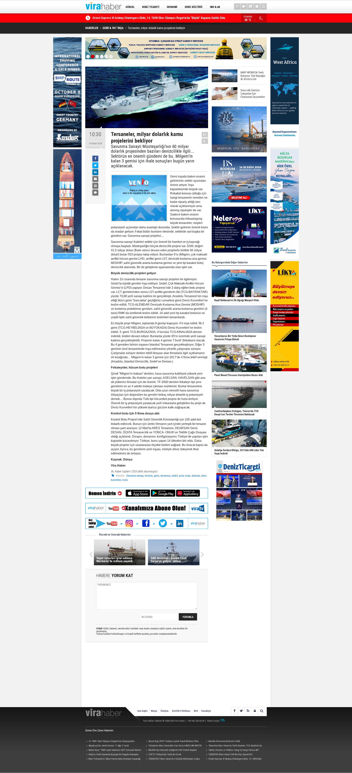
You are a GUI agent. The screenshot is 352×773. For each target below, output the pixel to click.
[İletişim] (257, 6)
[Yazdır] (95, 186)
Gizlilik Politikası (181, 711)
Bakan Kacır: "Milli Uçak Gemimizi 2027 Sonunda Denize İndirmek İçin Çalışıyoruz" (113, 750)
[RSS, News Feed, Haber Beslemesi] (248, 710)
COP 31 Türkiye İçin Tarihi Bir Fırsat (164, 754)
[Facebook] (95, 159)
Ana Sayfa (142, 711)
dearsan (196, 475)
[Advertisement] (146, 677)
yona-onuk (184, 475)
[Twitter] (95, 165)
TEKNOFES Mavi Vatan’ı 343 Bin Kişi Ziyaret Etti (230, 754)
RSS (196, 711)
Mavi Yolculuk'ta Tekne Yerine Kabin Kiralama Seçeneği (114, 758)
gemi (156, 475)
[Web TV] (244, 6)
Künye (154, 711)
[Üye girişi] (254, 710)
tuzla (125, 480)
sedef (175, 475)
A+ (205, 134)
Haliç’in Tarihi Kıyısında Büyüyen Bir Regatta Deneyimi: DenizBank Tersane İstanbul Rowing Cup (152, 18)
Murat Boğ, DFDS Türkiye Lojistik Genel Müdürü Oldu (173, 741)
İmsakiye (206, 711)
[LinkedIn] (95, 172)
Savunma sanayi (134, 475)
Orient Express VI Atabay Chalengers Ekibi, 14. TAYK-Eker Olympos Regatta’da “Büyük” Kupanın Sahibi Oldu (233, 759)
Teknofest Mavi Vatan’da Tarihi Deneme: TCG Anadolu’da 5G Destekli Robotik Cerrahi (233, 746)
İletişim (164, 711)
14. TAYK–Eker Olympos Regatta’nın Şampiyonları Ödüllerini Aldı (110, 741)
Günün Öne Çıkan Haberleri (99, 730)
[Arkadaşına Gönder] (95, 179)
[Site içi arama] (263, 6)
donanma (165, 475)
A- (205, 141)
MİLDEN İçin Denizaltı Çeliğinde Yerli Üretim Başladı (172, 750)
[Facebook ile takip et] (234, 710)
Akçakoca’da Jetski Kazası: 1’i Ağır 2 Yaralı (109, 745)
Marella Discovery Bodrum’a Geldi (224, 741)
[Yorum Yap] (95, 192)
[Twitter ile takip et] (241, 710)
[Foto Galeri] (250, 6)
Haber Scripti (213, 720)
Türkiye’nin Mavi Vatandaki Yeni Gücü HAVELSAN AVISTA (174, 745)
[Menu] (237, 6)
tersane (149, 475)
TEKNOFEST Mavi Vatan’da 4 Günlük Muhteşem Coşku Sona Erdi (172, 759)
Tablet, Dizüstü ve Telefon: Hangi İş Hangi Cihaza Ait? (233, 750)
